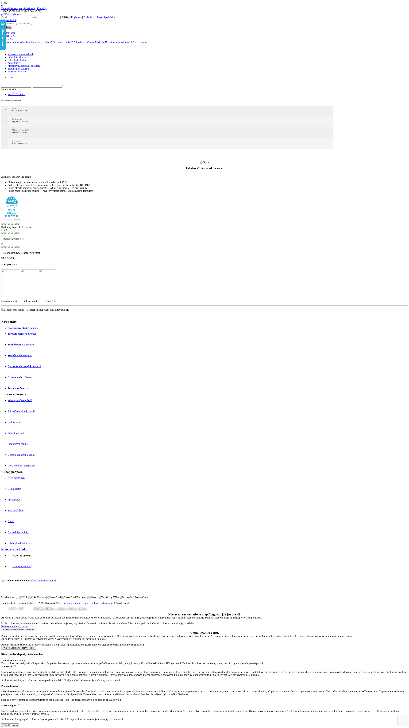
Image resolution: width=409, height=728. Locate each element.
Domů (4, 8)
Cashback (30, 8)
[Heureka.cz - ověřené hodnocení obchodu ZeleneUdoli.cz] (11, 221)
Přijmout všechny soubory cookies (19, 629)
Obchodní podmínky (18, 532)
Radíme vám (14, 422)
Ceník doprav (14, 488)
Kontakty (41, 8)
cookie (32, 454)
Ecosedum (21, 344)
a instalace (21, 377)
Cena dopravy (16, 8)
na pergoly (22, 333)
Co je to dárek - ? (21, 465)
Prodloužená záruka (18, 443)
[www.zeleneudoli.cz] (8, 20)
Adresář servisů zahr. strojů (21, 411)
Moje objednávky (106, 17)
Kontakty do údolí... (14, 549)
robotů (24, 366)
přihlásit (5, 14)
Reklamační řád (15, 510)
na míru (23, 328)
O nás (11, 521)
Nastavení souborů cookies (14, 626)
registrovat (16, 14)
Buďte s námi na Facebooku (42, 580)
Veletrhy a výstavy (20, 400)
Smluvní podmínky (100, 603)
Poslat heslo (89, 17)
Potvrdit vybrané (10, 725)
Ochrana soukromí (17, 454)
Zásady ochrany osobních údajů (72, 603)
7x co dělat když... (17, 478)
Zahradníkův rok (16, 433)
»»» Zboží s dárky (17, 94)
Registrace (76, 17)
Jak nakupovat (15, 499)
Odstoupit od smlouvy (19, 543)
